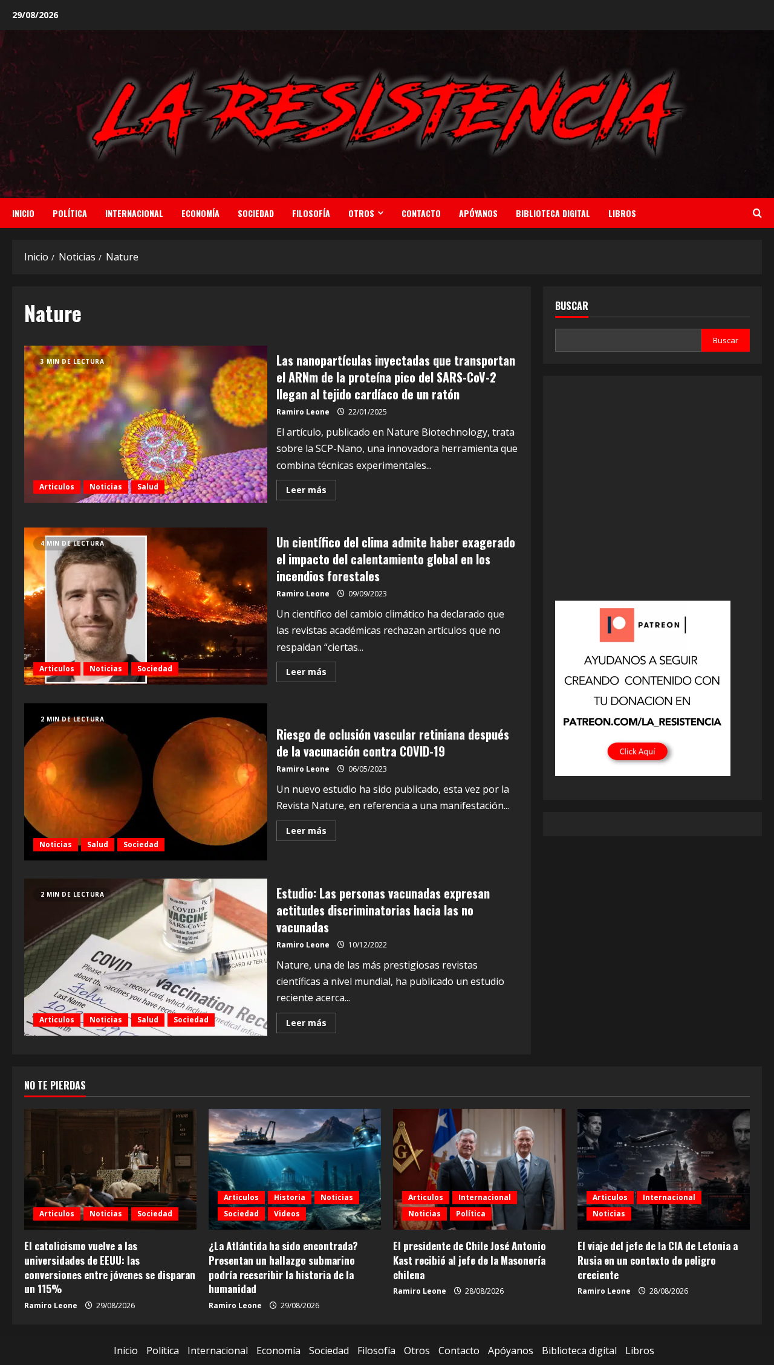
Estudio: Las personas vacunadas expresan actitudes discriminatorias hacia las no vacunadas (145, 957)
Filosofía (311, 213)
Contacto (421, 213)
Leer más (311, 491)
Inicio (23, 213)
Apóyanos (478, 213)
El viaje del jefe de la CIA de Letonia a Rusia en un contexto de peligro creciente (657, 1260)
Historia (289, 1197)
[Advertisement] (652, 496)
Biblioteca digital (553, 213)
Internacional (134, 213)
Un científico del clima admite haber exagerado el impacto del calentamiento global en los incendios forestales (145, 606)
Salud (147, 487)
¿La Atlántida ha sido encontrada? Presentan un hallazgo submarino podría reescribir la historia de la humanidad (283, 1267)
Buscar (571, 306)
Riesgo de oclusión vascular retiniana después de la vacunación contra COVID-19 (145, 781)
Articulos (56, 487)
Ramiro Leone (303, 412)
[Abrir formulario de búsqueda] (757, 213)
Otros (361, 213)
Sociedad (256, 213)
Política (70, 213)
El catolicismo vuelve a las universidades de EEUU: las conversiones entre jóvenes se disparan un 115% (109, 1267)
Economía (200, 213)
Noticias (105, 487)
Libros (622, 213)
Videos (287, 1213)
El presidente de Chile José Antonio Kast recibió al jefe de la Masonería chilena (469, 1260)
